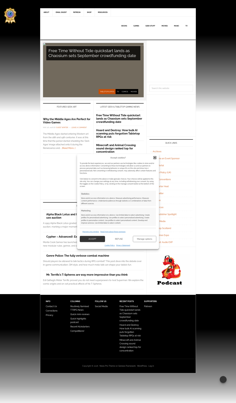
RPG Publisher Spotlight (164, 214)
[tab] (107, 91)
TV (118, 92)
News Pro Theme (107, 366)
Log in (151, 366)
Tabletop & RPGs (107, 92)
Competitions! (77, 331)
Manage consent (223, 379)
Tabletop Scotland (162, 228)
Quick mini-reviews (79, 314)
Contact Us (51, 306)
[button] (155, 157)
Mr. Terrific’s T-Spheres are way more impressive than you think (87, 274)
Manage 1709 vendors (90, 232)
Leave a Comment (79, 127)
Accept (92, 239)
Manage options (144, 239)
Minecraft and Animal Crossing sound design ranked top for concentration (116, 148)
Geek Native (63, 28)
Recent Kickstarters (80, 326)
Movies (134, 92)
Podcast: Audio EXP (163, 242)
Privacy (49, 315)
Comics (125, 92)
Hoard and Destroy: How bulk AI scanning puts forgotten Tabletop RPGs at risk (118, 133)
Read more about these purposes (113, 232)
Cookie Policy (110, 245)
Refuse (119, 239)
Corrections (51, 310)
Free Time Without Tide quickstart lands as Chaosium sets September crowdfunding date (92, 53)
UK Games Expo (161, 235)
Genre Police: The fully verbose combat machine (77, 255)
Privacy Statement (123, 245)
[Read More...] (68, 148)
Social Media (159, 221)
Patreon (148, 306)
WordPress (142, 366)
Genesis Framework (127, 366)
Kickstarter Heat (161, 186)
